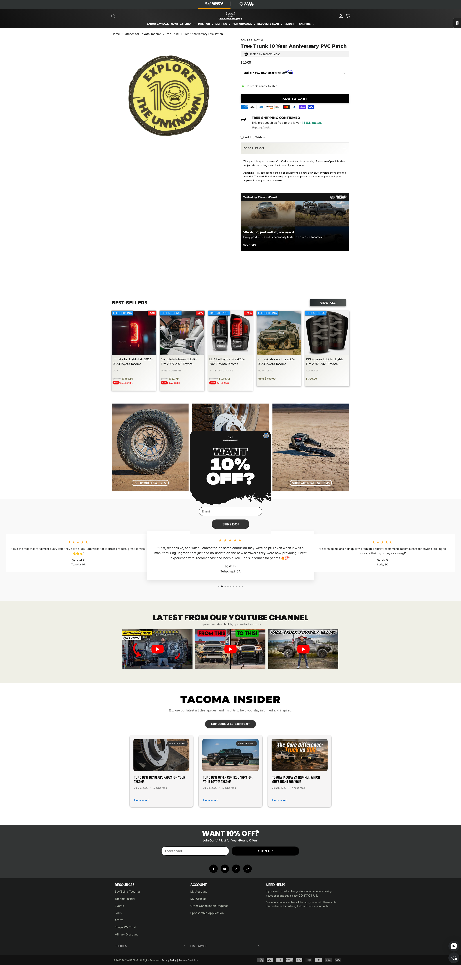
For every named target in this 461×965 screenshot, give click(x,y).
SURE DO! (230, 524)
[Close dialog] (266, 435)
